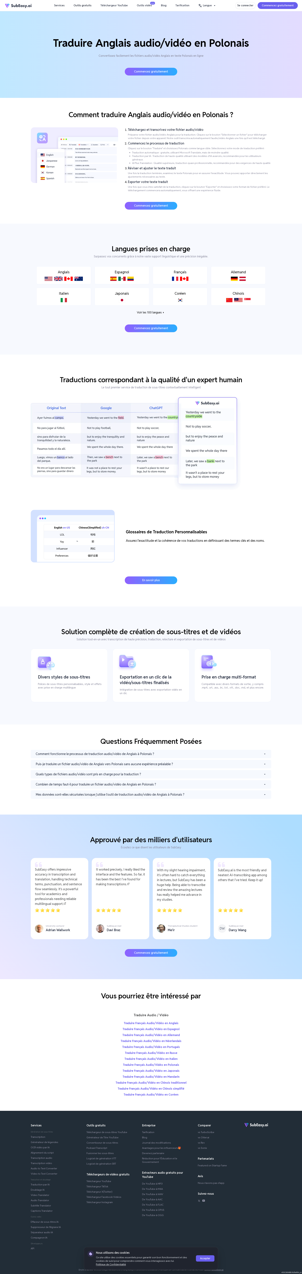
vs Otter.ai (203, 1137)
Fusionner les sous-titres (100, 1153)
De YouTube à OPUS (153, 1209)
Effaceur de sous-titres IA (45, 1221)
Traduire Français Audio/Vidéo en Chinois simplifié (151, 1088)
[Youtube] (203, 1201)
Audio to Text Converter (44, 1168)
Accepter (205, 1258)
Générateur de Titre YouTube (102, 1137)
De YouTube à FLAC (152, 1204)
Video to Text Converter (44, 1173)
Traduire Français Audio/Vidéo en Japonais (151, 1071)
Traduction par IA (40, 1184)
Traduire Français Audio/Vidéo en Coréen (151, 1094)
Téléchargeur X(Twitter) (99, 1191)
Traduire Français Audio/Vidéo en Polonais (151, 1065)
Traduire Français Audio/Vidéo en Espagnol (151, 1029)
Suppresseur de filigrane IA (46, 1227)
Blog (163, 5)
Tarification (182, 5)
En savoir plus (151, 580)
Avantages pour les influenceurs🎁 (161, 1148)
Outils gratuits (82, 5)
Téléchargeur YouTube (114, 5)
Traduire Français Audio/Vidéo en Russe (151, 1053)
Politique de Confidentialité (111, 1264)
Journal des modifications (156, 1142)
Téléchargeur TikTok (97, 1186)
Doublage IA (38, 1189)
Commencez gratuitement (278, 5)
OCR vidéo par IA (40, 1147)
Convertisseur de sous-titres (102, 1142)
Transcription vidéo (41, 1163)
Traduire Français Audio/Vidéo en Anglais (151, 1023)
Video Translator (40, 1195)
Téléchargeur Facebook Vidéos (104, 1197)
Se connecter (245, 5)
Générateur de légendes (44, 1142)
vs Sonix (202, 1148)
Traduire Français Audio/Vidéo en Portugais (151, 1047)
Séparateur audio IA (42, 1232)
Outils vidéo (145, 4)
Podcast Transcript (97, 1148)
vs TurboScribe (206, 1132)
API (32, 1248)
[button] (207, 5)
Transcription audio (41, 1157)
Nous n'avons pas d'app (211, 1183)
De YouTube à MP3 (152, 1183)
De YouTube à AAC (152, 1199)
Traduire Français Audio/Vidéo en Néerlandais (151, 1041)
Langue (207, 5)
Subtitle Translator (41, 1205)
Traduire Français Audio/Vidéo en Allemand (151, 1035)
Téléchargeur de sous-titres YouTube (107, 1132)
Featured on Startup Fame (212, 1165)
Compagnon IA (39, 1237)
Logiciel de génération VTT (101, 1158)
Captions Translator (42, 1210)
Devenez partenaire (153, 1153)
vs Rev (201, 1142)
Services (59, 5)
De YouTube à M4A (152, 1188)
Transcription (38, 1136)
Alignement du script (42, 1152)
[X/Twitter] (199, 1201)
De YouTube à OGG (153, 1215)
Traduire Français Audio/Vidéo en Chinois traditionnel (151, 1083)
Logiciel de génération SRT (101, 1163)
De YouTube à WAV (152, 1194)
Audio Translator (40, 1200)
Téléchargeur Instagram (100, 1202)
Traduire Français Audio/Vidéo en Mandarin (151, 1077)
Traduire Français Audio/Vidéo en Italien (151, 1059)
